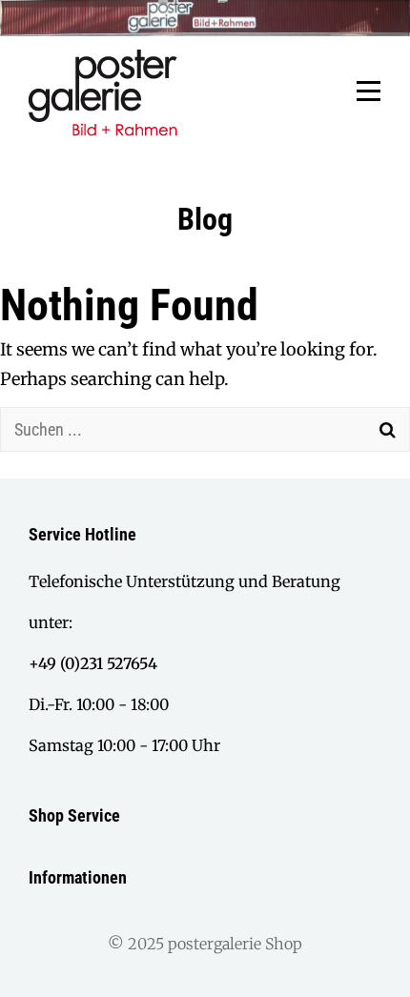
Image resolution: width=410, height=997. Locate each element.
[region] (205, 18)
